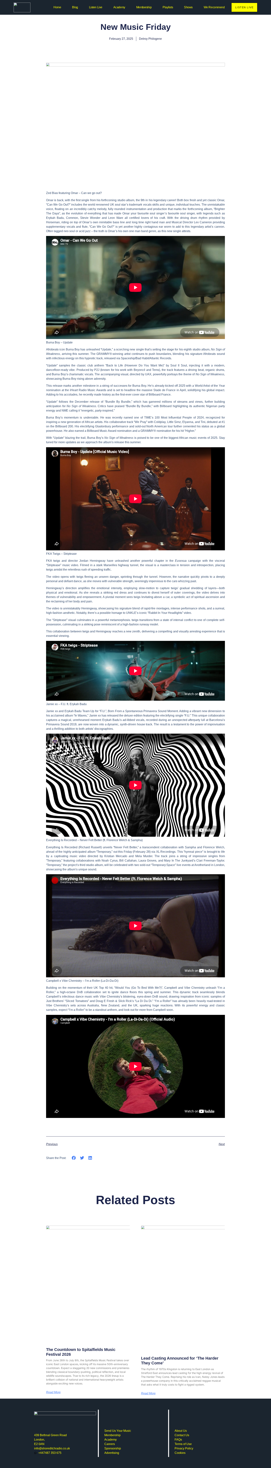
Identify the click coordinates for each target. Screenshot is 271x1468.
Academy (119, 7)
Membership (144, 7)
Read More (53, 1392)
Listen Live (95, 7)
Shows (188, 7)
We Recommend (214, 7)
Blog (75, 7)
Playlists (168, 7)
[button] (74, 1158)
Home (57, 7)
